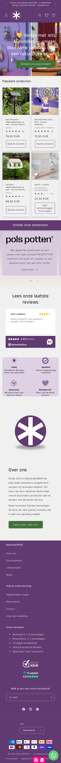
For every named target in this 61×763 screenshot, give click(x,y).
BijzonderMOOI (23, 754)
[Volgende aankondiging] (55, 4)
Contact (10, 609)
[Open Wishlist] (46, 15)
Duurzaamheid (14, 560)
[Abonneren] (51, 697)
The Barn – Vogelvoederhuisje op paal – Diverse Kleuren (15, 187)
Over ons (11, 553)
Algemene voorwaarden (31, 758)
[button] (6, 15)
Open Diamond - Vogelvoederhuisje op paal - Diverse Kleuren (15, 122)
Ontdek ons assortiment (36, 63)
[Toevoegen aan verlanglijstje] (26, 91)
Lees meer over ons (25, 524)
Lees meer (27, 269)
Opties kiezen (16, 143)
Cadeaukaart (13, 567)
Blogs (9, 574)
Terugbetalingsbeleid (43, 754)
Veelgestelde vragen (17, 594)
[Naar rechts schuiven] (37, 280)
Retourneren (13, 601)
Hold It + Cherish (42, 185)
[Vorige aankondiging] (5, 4)
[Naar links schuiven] (23, 280)
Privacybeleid (12, 758)
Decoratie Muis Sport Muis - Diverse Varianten (44, 122)
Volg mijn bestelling (17, 616)
